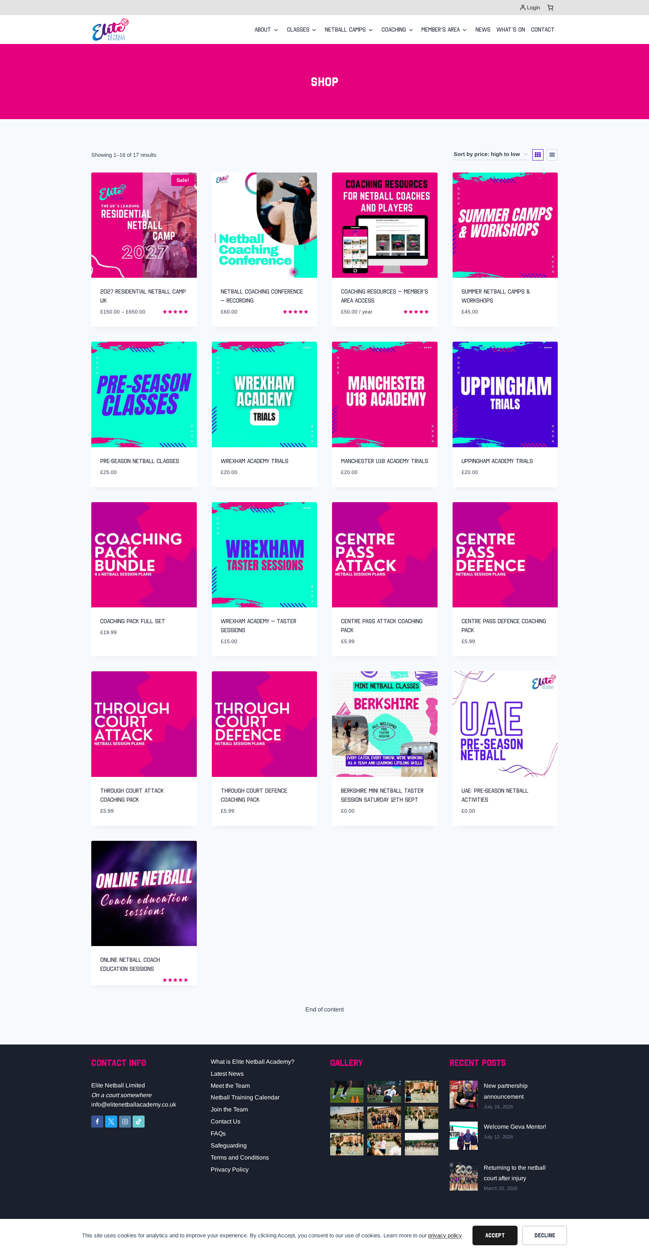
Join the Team (229, 1109)
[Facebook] (97, 1122)
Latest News (227, 1073)
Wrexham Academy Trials (254, 461)
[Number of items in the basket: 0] (550, 7)
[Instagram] (125, 1122)
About (263, 29)
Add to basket (119, 654)
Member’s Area (440, 29)
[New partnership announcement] (464, 1095)
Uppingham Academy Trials (497, 461)
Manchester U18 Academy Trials (384, 461)
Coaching (394, 29)
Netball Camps (345, 29)
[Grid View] (537, 154)
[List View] (552, 154)
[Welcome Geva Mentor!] (464, 1136)
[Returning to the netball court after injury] (464, 1177)
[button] (347, 1092)
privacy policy (445, 1235)
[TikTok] (139, 1122)
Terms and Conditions (240, 1157)
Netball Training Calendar (245, 1097)
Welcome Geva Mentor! (515, 1126)
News (483, 29)
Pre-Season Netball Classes (139, 461)
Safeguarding (229, 1145)
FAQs (218, 1133)
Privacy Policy (230, 1169)
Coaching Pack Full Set (132, 621)
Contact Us (225, 1121)
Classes (298, 29)
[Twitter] (111, 1122)
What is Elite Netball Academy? (252, 1061)
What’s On (511, 29)
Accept (495, 1235)
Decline (544, 1235)
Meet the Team (230, 1085)
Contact (543, 29)
